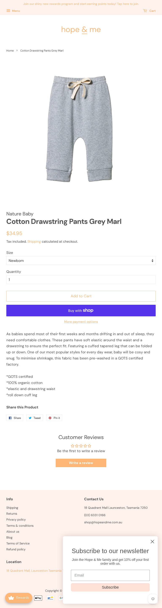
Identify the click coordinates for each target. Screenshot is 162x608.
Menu (15, 11)
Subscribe (110, 587)
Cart (152, 11)
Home (10, 50)
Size (9, 252)
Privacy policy (16, 519)
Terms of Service (18, 543)
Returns (11, 514)
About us (12, 531)
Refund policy (16, 549)
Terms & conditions (20, 526)
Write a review (81, 463)
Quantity (13, 271)
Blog (9, 537)
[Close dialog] (152, 541)
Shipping (34, 241)
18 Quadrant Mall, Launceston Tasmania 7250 (38, 571)
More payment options (81, 322)
